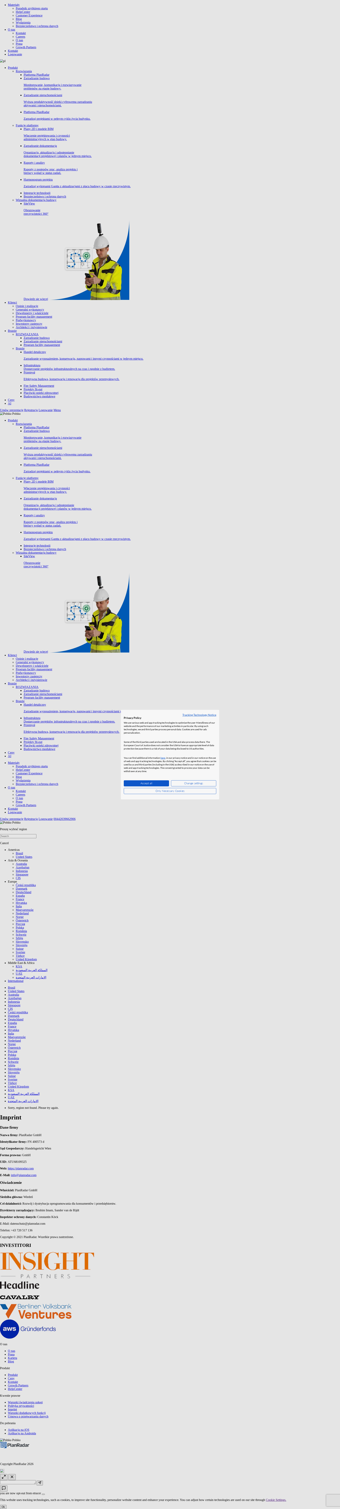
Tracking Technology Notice (199, 714)
